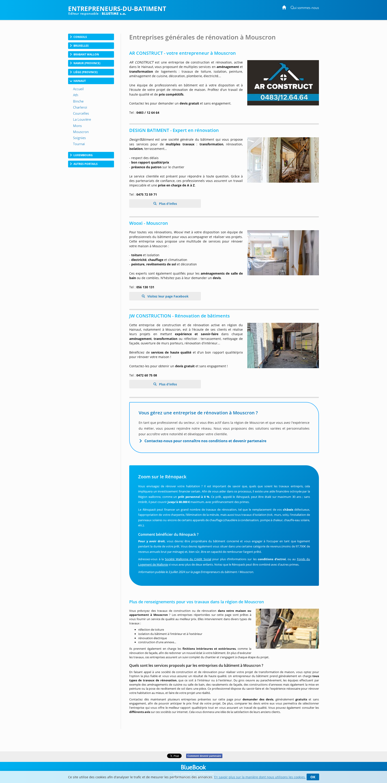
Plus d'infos (167, 203)
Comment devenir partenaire (204, 756)
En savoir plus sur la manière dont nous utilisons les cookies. (260, 777)
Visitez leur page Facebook (167, 296)
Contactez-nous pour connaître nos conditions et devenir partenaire (205, 440)
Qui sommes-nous (304, 8)
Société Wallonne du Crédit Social (188, 559)
